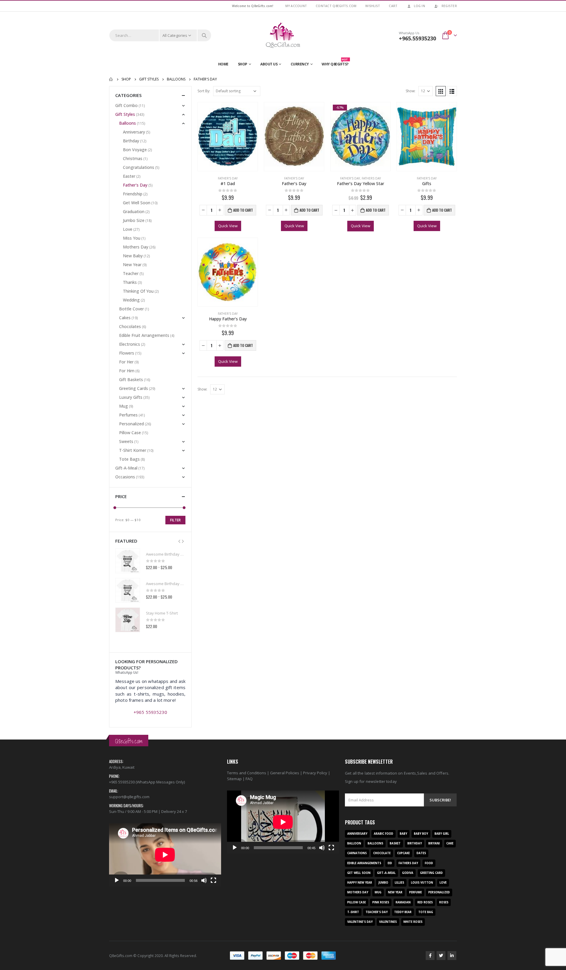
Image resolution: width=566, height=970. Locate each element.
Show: (410, 90)
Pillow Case (130, 432)
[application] (165, 854)
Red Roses (425, 902)
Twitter (441, 955)
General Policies (284, 772)
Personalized (131, 423)
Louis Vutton (422, 883)
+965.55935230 (417, 38)
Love (127, 229)
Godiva (407, 873)
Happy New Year (359, 883)
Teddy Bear (403, 912)
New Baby (133, 255)
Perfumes (128, 415)
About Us (268, 64)
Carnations (357, 853)
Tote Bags (129, 459)
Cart (393, 6)
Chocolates (130, 326)
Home (223, 64)
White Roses (412, 922)
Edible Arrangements (364, 863)
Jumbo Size (133, 220)
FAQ (249, 778)
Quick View (228, 225)
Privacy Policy (315, 772)
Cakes (125, 317)
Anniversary (134, 132)
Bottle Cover (131, 309)
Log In (419, 6)
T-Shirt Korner (132, 450)
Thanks (130, 282)
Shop (242, 64)
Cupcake (403, 853)
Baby (403, 834)
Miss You (131, 238)
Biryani (434, 843)
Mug (123, 406)
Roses (443, 902)
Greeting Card (431, 873)
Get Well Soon (136, 202)
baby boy (421, 834)
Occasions (125, 477)
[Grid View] (441, 91)
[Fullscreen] (213, 880)
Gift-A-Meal (126, 468)
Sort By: (204, 90)
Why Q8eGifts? (335, 63)
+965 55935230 (150, 712)
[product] (228, 136)
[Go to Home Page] (111, 79)
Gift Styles (125, 114)
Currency (300, 64)
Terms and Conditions (246, 772)
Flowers (126, 353)
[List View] (452, 91)
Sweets (126, 441)
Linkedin (451, 955)
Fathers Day (371, 178)
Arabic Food (383, 834)
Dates (421, 853)
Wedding (131, 300)
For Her (126, 362)
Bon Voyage (135, 149)
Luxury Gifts (130, 397)
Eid (390, 863)
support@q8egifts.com (129, 796)
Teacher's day (377, 912)
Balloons (127, 123)
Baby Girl (442, 834)
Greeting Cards (133, 388)
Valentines (388, 922)
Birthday (131, 141)
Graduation (133, 211)
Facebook (430, 955)
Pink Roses (380, 902)
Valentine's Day (360, 922)
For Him (126, 370)
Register (449, 6)
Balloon (354, 843)
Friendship (132, 194)
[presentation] (179, 540)
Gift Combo (126, 105)
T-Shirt (353, 912)
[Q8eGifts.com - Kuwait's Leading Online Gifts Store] (283, 35)
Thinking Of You (138, 291)
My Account (296, 6)
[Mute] (204, 880)
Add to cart (243, 210)
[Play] (117, 880)
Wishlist (372, 6)
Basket (395, 843)
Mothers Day (135, 247)
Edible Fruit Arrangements (144, 335)
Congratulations (138, 167)
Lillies (399, 883)
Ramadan (403, 902)
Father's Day (228, 178)
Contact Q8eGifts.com (336, 6)
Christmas (132, 158)
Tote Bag (425, 912)
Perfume (415, 892)
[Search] (204, 35)
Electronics (129, 344)
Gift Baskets (131, 379)
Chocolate (382, 853)
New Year (132, 264)
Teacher (131, 273)
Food (429, 863)
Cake (449, 843)
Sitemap (234, 778)
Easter (129, 176)
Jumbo (383, 883)
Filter (175, 520)
